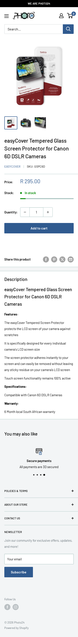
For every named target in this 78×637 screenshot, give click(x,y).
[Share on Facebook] (46, 259)
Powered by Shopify (16, 628)
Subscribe (18, 572)
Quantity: (11, 212)
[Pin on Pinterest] (54, 259)
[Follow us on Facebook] (7, 607)
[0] (70, 15)
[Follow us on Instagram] (16, 607)
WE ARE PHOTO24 (39, 3)
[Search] (68, 29)
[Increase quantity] (47, 212)
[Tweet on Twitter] (62, 259)
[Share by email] (71, 259)
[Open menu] (6, 16)
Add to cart (39, 228)
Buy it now (39, 242)
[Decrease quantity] (24, 212)
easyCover (12, 166)
